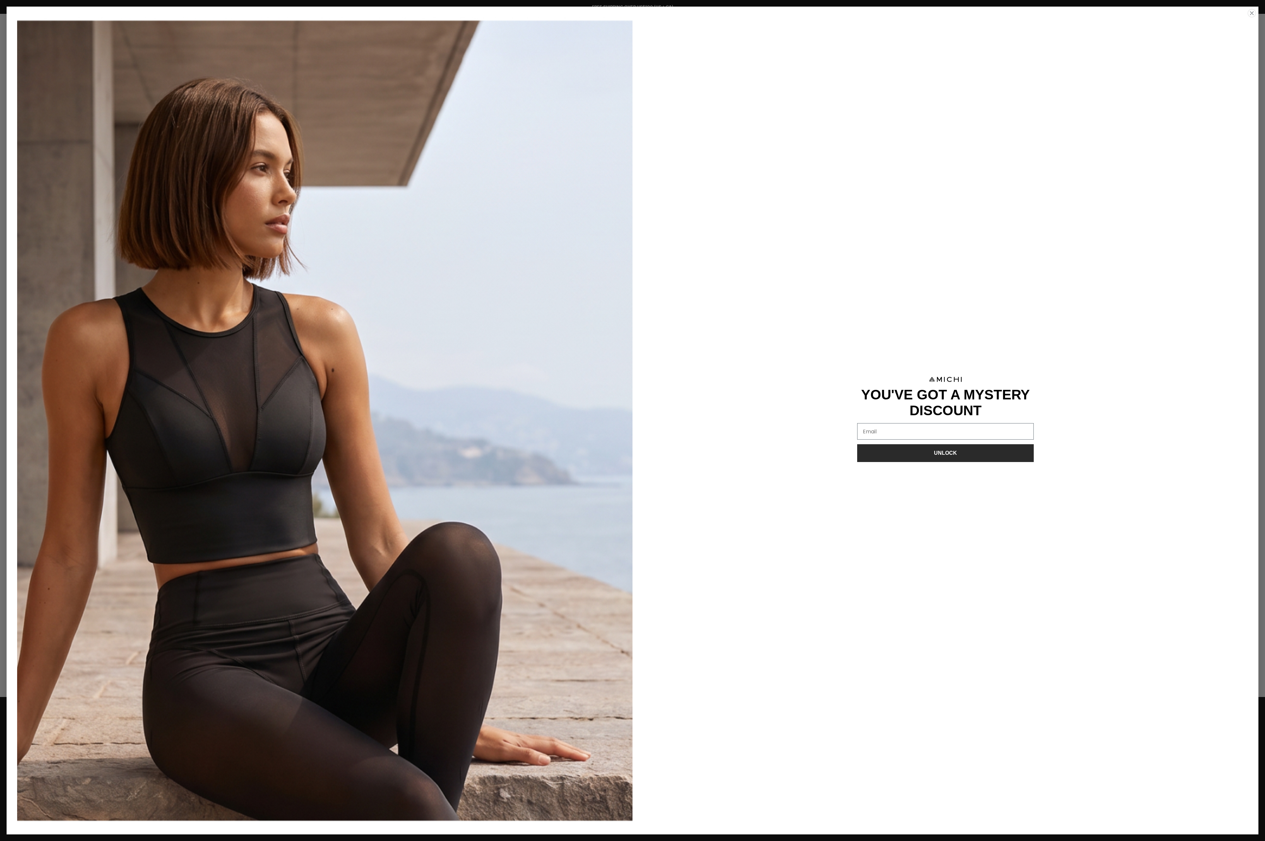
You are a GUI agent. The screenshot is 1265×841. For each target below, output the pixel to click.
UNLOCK (945, 453)
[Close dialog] (1252, 13)
